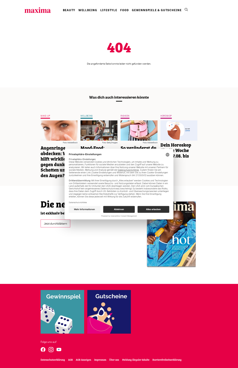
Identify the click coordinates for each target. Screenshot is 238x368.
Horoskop (166, 115)
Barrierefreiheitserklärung (167, 360)
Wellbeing (87, 10)
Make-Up (45, 115)
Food (124, 10)
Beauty (69, 10)
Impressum (100, 360)
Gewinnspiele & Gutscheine (157, 10)
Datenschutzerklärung (53, 360)
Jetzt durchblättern (55, 223)
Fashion (125, 115)
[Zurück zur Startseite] (38, 10)
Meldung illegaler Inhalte (135, 360)
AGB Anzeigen (83, 360)
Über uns (114, 360)
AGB (70, 360)
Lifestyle (108, 10)
